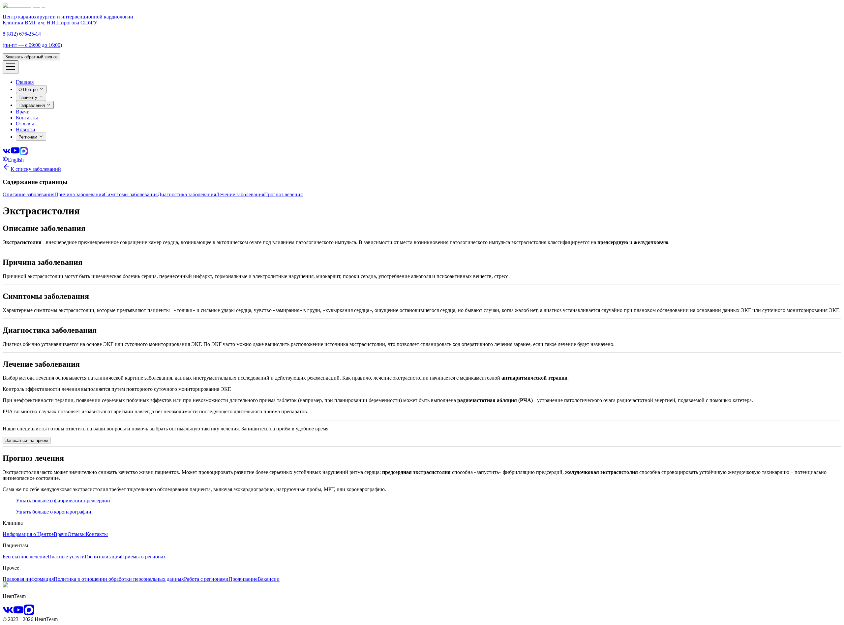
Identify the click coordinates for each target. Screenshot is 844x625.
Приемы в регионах (143, 556)
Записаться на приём (26, 440)
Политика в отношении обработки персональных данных (119, 579)
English (16, 160)
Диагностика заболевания (187, 194)
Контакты (97, 534)
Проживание (242, 579)
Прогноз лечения (283, 194)
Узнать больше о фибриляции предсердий (63, 500)
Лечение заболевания (240, 194)
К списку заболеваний (36, 169)
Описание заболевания (28, 194)
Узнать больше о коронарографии (53, 512)
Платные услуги (66, 556)
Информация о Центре (28, 534)
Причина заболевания (79, 194)
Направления (31, 105)
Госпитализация (103, 556)
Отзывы (77, 534)
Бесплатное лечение (25, 556)
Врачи (61, 534)
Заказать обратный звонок (31, 56)
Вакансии (268, 579)
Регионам (27, 137)
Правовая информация (28, 579)
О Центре (28, 89)
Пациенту (27, 97)
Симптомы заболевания (131, 194)
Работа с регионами (206, 579)
